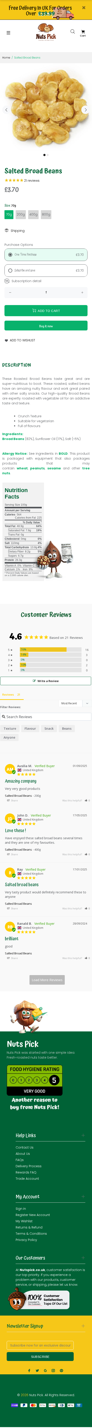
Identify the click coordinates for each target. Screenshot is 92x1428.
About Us (23, 1153)
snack (49, 728)
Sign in (21, 1208)
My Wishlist (24, 1221)
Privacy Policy (26, 1240)
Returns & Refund (29, 1227)
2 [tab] (47, 155)
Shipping (18, 230)
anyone (9, 737)
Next (85, 110)
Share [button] (14, 800)
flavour (30, 728)
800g (46, 214)
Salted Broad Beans (18, 796)
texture (10, 728)
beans (66, 728)
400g (33, 214)
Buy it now (46, 326)
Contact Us (24, 1147)
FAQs (20, 1160)
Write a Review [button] (48, 681)
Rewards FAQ (26, 1172)
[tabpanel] (46, 107)
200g (21, 214)
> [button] (47, 980)
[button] (87, 800)
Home (6, 57)
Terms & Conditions (31, 1233)
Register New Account (33, 1215)
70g (9, 214)
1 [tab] (44, 155)
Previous (6, 110)
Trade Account (27, 1178)
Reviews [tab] (8, 695)
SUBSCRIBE (40, 1357)
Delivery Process (29, 1166)
